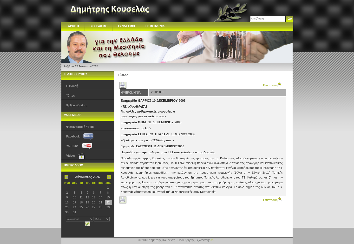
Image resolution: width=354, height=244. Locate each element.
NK (212, 240)
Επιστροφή (270, 85)
